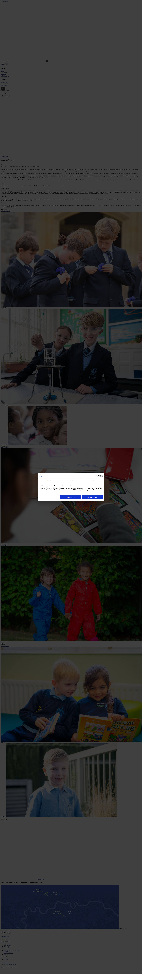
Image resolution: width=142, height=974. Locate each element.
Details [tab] (71, 480)
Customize (70, 497)
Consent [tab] (49, 480)
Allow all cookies (92, 497)
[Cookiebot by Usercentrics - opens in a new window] (96, 476)
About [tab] (93, 480)
